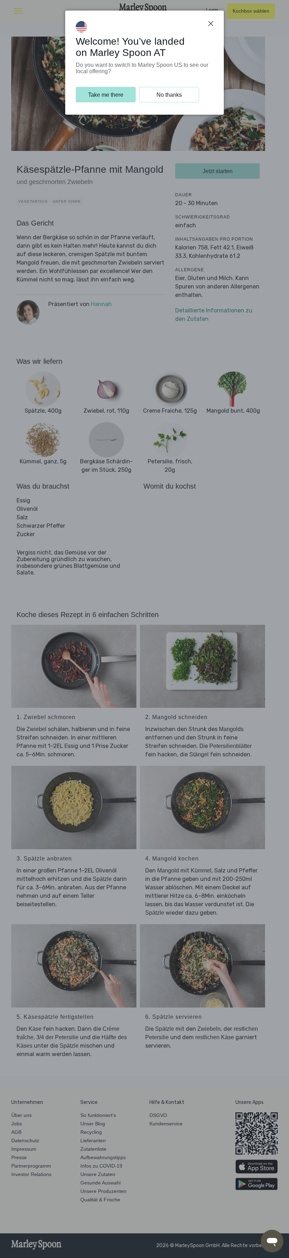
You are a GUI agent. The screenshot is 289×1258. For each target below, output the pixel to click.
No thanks (169, 95)
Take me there (105, 95)
